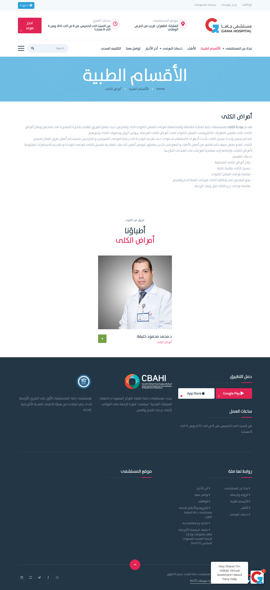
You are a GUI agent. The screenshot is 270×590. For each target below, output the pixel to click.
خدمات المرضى (172, 48)
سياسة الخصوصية (205, 5)
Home (160, 89)
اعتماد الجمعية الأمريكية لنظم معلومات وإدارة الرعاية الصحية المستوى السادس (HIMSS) (195, 536)
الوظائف (247, 5)
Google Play (231, 393)
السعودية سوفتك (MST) (205, 581)
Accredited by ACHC (196, 523)
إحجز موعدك (229, 5)
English (25, 5)
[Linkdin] (21, 577)
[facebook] (48, 577)
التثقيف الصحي (111, 48)
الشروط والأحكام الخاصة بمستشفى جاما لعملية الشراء (195, 512)
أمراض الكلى (113, 89)
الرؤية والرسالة (239, 495)
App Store (194, 393)
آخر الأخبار (151, 48)
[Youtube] (30, 577)
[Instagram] (57, 577)
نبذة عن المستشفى (238, 48)
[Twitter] (39, 577)
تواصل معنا (133, 48)
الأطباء (191, 48)
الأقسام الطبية (211, 48)
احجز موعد (30, 25)
